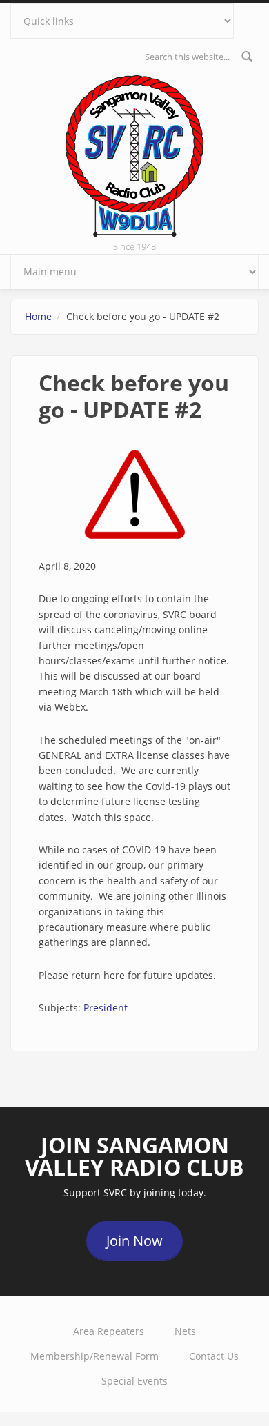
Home (38, 316)
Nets (185, 1331)
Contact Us (214, 1356)
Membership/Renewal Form (94, 1356)
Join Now (134, 1240)
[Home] (134, 154)
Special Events (134, 1380)
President (105, 1007)
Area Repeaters (108, 1331)
